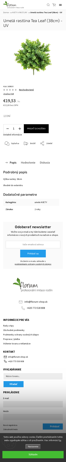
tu (60, 440)
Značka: (8, 94)
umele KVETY (41, 202)
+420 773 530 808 (36, 308)
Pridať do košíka (36, 129)
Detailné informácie (12, 134)
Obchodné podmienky (14, 330)
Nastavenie (33, 446)
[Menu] (60, 5)
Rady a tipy (8, 325)
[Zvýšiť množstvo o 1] (20, 129)
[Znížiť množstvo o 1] (8, 129)
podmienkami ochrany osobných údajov (33, 264)
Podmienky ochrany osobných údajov (21, 334)
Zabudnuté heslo (10, 429)
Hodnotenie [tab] (28, 163)
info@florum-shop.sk (35, 302)
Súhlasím (33, 454)
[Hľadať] (48, 4)
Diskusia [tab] (45, 163)
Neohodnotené (26, 90)
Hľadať (13, 384)
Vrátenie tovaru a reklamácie (17, 343)
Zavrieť (55, 151)
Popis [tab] (13, 163)
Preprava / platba (11, 339)
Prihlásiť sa (33, 253)
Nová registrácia (10, 425)
